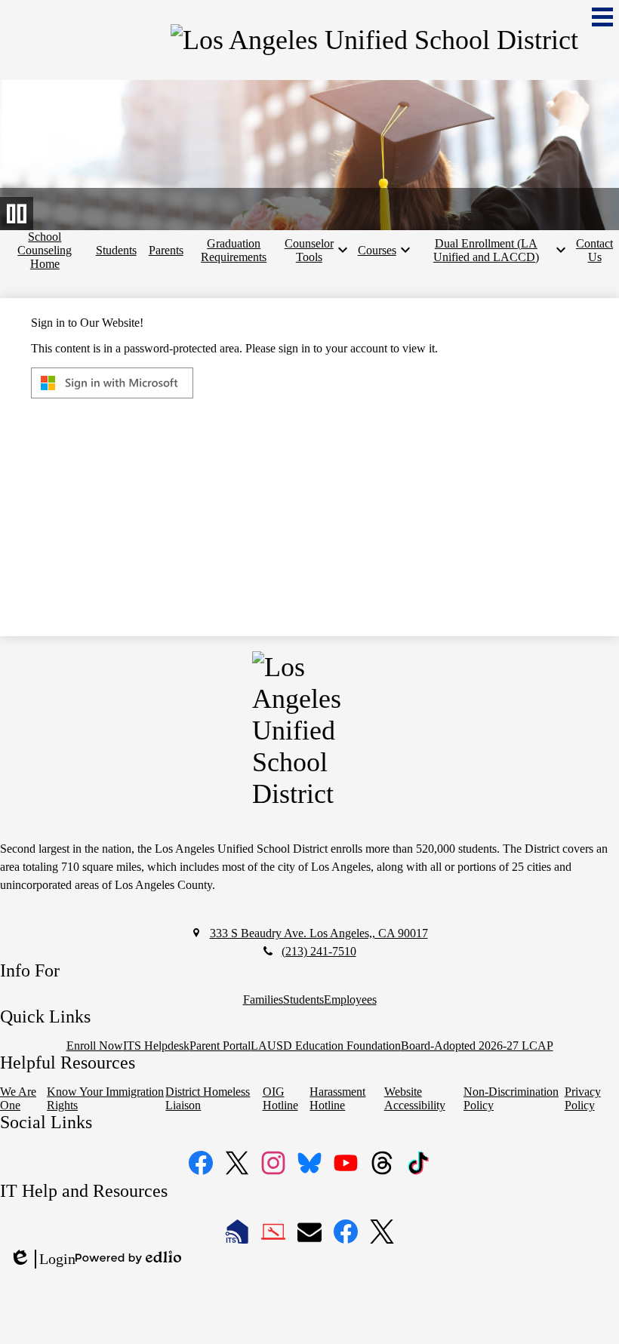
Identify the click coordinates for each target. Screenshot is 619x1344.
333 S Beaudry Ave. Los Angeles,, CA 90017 (319, 933)
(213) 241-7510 (319, 951)
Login (42, 1259)
